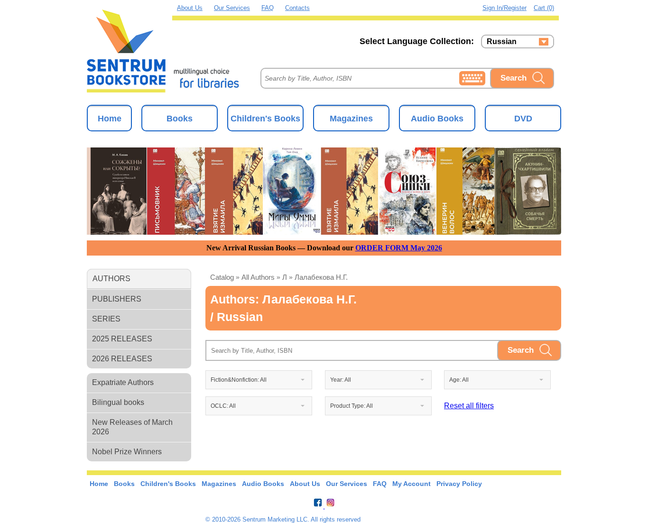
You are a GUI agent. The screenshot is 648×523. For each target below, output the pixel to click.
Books (180, 118)
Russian (502, 42)
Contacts (297, 7)
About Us (190, 7)
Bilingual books (118, 402)
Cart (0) (544, 7)
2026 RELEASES (122, 359)
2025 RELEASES (122, 339)
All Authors (258, 277)
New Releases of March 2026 (132, 427)
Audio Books (437, 118)
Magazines (351, 118)
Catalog (222, 277)
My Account (411, 483)
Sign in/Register (504, 7)
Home (109, 118)
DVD (523, 118)
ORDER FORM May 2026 (398, 248)
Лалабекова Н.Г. (321, 277)
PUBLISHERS (116, 299)
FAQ (267, 7)
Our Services (232, 7)
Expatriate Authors (123, 382)
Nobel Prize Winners (127, 452)
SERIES (106, 319)
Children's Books (265, 118)
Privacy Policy (459, 483)
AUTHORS (111, 279)
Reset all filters (469, 406)
